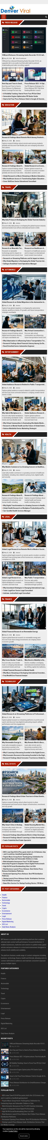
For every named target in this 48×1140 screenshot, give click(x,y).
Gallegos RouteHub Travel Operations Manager (20, 264)
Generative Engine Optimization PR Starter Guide (20, 96)
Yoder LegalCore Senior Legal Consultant (18, 590)
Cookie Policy (12, 1131)
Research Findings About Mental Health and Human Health (35, 495)
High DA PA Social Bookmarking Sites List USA (19, 866)
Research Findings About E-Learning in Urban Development (24, 838)
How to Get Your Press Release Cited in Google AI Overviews (24, 99)
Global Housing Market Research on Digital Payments (35, 825)
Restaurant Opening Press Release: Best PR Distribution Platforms (22, 875)
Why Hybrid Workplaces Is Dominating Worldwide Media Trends (12, 413)
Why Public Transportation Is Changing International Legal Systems (35, 578)
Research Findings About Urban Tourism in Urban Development (24, 796)
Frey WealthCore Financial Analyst (15, 675)
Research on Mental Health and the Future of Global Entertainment (24, 426)
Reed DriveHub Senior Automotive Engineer (18, 346)
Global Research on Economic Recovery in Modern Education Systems (35, 166)
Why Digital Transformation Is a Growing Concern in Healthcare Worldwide (24, 505)
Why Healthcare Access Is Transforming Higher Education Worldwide (24, 179)
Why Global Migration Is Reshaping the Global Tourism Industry (24, 261)
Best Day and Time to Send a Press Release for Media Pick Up (12, 83)
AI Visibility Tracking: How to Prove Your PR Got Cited (22, 94)
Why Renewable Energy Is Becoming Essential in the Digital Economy (12, 742)
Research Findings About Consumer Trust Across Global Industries (24, 758)
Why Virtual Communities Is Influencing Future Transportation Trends (35, 331)
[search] (46, 17)
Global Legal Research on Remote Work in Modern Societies (24, 549)
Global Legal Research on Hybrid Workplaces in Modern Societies (12, 578)
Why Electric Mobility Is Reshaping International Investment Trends (35, 660)
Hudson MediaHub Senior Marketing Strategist (19, 428)
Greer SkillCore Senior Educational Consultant (19, 181)
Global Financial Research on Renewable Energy (20, 632)
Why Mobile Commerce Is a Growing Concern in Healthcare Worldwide (24, 467)
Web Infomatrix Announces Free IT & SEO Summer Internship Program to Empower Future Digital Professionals (23, 863)
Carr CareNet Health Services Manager (17, 511)
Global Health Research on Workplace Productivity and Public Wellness (24, 508)
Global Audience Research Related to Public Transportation (24, 384)
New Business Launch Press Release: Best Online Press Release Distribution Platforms (22, 870)
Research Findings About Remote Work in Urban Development (24, 835)
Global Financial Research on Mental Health (18, 670)
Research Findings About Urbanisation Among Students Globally (12, 166)
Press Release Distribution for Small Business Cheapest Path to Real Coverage (28, 1083)
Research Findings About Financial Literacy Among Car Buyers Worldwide (24, 343)
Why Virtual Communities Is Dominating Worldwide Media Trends (24, 423)
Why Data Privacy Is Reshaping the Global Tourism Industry (23, 220)
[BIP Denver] (15, 9)
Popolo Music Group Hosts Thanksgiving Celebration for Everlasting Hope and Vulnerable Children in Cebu (22, 858)
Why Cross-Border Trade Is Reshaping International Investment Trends (12, 660)
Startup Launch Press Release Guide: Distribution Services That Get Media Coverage (23, 880)
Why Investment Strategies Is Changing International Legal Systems (24, 588)
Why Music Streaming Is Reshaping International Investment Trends (24, 673)
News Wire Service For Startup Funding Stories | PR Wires (23, 883)
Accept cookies (24, 1136)
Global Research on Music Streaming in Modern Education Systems (24, 176)
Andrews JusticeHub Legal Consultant (16, 593)
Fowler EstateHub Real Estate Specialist (17, 840)
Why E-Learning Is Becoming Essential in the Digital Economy (24, 752)
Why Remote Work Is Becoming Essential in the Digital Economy (35, 742)
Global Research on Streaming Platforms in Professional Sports (24, 714)
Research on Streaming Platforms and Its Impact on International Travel (24, 258)
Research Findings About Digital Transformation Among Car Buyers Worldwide (12, 331)
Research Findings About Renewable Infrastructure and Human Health (12, 495)
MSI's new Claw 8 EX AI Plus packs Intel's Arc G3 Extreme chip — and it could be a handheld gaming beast (24, 853)
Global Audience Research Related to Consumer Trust (35, 413)
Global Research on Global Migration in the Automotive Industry (24, 302)
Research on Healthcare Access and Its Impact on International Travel (35, 248)
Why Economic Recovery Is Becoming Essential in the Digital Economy (24, 755)
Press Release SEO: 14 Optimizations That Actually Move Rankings (35, 83)
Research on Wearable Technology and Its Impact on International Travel (12, 248)
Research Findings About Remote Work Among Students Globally (24, 137)
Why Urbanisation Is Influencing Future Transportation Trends (24, 341)
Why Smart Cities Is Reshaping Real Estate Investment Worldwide (12, 825)
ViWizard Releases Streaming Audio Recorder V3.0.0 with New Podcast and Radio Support (24, 55)
